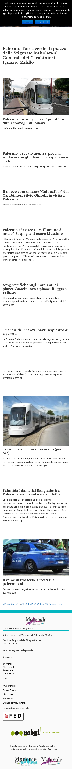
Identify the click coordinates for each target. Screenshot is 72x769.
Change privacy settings (14, 703)
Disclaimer (8, 695)
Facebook (9, 667)
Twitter (8, 664)
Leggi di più (42, 22)
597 (40, 604)
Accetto (27, 22)
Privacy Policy (9, 686)
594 (27, 604)
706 (46, 604)
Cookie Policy (9, 691)
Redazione (8, 699)
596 (36, 604)
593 (22, 604)
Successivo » (55, 604)
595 (31, 604)
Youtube (9, 671)
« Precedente (10, 604)
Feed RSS (9, 674)
